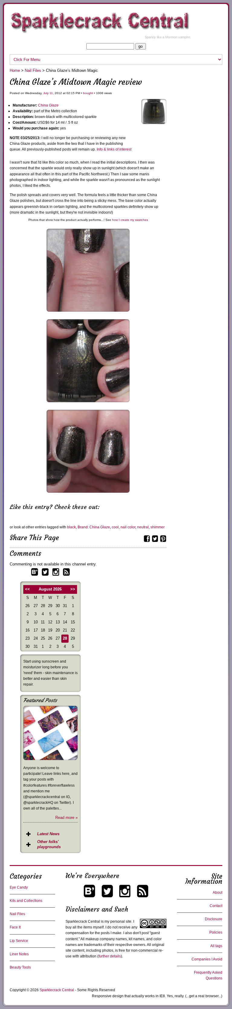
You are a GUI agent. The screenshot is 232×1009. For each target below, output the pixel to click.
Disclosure (213, 919)
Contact (216, 906)
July (46, 93)
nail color (128, 527)
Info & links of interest (114, 149)
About (217, 892)
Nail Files (33, 70)
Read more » (66, 817)
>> (72, 589)
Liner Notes (19, 954)
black (71, 527)
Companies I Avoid (207, 959)
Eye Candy (19, 887)
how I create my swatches (130, 219)
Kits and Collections (26, 901)
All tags (216, 946)
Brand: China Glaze (94, 527)
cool (115, 527)
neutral (143, 527)
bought (88, 93)
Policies (215, 932)
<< (27, 589)
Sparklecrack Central (57, 990)
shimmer (157, 527)
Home (15, 70)
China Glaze (48, 105)
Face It (15, 927)
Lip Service (19, 941)
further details (109, 956)
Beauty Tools (20, 967)
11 (51, 93)
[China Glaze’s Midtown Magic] (153, 122)
